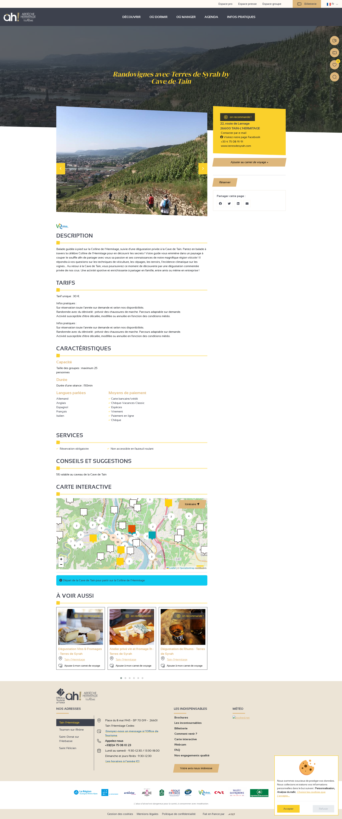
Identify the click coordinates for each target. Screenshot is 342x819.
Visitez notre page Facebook (241, 137)
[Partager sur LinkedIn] (238, 203)
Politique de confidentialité (179, 813)
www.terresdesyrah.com (235, 145)
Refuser (323, 808)
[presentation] (60, 168)
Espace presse (247, 3)
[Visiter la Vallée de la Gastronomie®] (237, 796)
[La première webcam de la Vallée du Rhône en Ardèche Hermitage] (334, 40)
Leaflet (172, 567)
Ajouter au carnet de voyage (249, 162)
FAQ (177, 749)
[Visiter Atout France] (174, 792)
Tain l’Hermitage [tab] (69, 722)
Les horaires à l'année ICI (122, 761)
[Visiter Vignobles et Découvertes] (259, 792)
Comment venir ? (185, 733)
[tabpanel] (132, 741)
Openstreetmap (187, 567)
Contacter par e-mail (233, 132)
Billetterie (310, 3)
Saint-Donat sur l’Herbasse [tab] (69, 738)
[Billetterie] (334, 52)
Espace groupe (271, 3)
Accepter (288, 808)
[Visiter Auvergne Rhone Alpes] (86, 794)
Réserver (225, 182)
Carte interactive (185, 739)
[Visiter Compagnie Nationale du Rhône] (219, 792)
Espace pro (225, 3)
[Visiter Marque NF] (188, 794)
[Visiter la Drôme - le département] (109, 795)
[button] (151, 556)
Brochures (181, 717)
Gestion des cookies (120, 813)
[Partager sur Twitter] (229, 203)
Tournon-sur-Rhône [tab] (71, 729)
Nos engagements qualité (191, 755)
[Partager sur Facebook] (220, 203)
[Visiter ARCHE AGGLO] (147, 796)
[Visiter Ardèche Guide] (130, 795)
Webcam (180, 744)
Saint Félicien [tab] (67, 748)
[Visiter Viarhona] (205, 794)
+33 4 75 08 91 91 (232, 141)
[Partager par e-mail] (247, 203)
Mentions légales (147, 813)
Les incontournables (188, 722)
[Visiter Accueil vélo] (162, 795)
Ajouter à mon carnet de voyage (82, 665)
